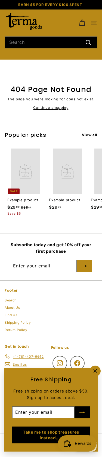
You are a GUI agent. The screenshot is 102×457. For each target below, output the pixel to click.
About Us (12, 307)
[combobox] (51, 42)
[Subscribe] (82, 412)
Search (11, 300)
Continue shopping (51, 107)
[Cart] (82, 23)
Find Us (11, 315)
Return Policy (16, 330)
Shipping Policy (18, 322)
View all (89, 135)
